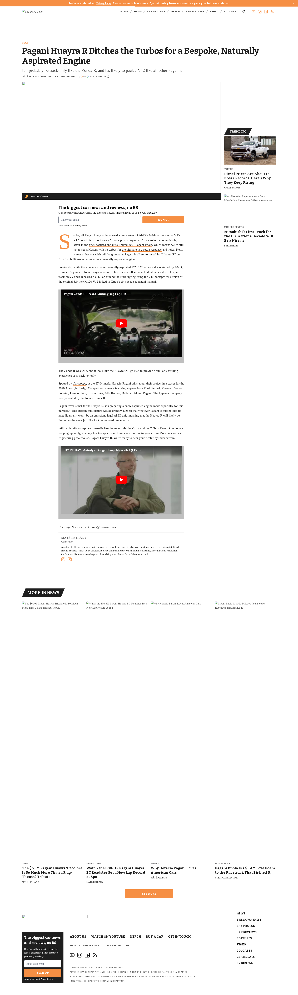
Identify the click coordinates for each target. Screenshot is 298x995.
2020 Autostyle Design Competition (80, 388)
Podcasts (244, 950)
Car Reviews (156, 11)
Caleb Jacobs (232, 188)
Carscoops (79, 383)
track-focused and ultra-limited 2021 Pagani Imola (120, 244)
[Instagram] (63, 559)
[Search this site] (244, 11)
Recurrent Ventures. (88, 967)
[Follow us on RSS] (272, 11)
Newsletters (194, 11)
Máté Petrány (30, 76)
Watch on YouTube (108, 937)
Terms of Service (65, 225)
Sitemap (75, 945)
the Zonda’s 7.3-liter (94, 267)
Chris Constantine (226, 878)
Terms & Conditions (117, 945)
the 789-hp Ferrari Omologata (164, 428)
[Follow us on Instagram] (259, 11)
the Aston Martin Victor (124, 428)
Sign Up (163, 219)
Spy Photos (246, 926)
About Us (78, 937)
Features (244, 938)
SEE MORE (149, 893)
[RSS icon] (94, 955)
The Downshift (249, 919)
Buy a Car (154, 937)
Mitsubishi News (234, 227)
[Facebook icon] (87, 955)
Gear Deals (246, 957)
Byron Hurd (231, 246)
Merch (175, 11)
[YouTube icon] (72, 955)
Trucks (228, 169)
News (138, 11)
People (155, 863)
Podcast (230, 11)
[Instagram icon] (79, 955)
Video (214, 11)
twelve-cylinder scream (160, 438)
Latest (123, 11)
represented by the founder (78, 398)
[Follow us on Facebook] (266, 11)
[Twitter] (70, 559)
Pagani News (93, 863)
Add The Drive (97, 76)
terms (177, 976)
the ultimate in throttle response (142, 249)
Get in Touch (179, 937)
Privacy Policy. (80, 225)
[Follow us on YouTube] (253, 11)
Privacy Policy (103, 3)
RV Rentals (245, 963)
